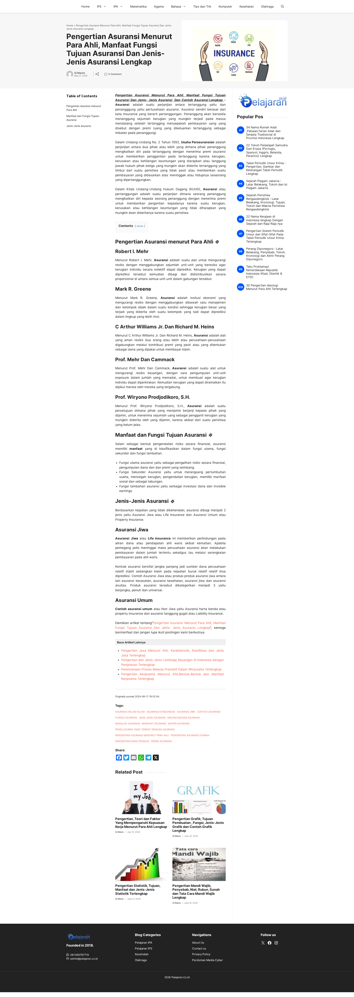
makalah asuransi (127, 723)
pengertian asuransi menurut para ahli (142, 735)
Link (106, 74)
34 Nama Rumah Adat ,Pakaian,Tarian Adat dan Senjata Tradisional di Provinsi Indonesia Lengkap (265, 133)
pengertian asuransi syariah (190, 735)
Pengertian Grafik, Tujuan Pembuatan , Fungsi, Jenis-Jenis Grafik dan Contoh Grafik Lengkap (198, 825)
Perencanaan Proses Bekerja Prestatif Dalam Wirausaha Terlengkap (171, 669)
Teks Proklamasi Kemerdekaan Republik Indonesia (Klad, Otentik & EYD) (264, 272)
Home (85, 6)
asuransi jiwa (186, 711)
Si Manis (79, 72)
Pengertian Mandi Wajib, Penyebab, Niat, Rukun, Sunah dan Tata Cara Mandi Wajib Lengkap (196, 892)
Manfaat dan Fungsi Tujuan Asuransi (82, 117)
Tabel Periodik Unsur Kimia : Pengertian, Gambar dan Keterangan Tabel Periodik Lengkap (265, 168)
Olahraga (267, 6)
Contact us (199, 948)
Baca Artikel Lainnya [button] (131, 642)
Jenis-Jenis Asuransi (78, 125)
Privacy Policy (201, 954)
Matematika (138, 6)
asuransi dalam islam (130, 711)
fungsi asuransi (126, 717)
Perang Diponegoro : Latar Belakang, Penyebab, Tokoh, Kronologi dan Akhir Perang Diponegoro (265, 254)
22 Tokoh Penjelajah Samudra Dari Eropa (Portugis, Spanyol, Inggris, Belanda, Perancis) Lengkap (267, 150)
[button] (282, 6)
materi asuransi (178, 723)
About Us (198, 942)
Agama (159, 6)
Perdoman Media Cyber (207, 960)
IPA (116, 6)
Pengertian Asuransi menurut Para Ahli (83, 107)
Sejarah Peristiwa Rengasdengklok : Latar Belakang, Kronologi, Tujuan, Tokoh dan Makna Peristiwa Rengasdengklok (265, 202)
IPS (99, 6)
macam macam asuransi (183, 717)
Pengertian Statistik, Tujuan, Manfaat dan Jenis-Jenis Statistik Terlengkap (137, 890)
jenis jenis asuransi (152, 717)
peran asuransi (161, 741)
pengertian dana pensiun (132, 741)
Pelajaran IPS (143, 948)
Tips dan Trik (202, 6)
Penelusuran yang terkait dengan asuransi (145, 729)
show (140, 226)
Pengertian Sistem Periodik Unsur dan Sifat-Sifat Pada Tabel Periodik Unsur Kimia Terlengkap (265, 236)
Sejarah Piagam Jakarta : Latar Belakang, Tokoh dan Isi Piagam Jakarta (266, 184)
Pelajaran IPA (143, 942)
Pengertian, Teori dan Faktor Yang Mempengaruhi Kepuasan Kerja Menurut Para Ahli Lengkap (141, 823)
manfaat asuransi (154, 723)
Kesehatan (247, 6)
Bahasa (176, 6)
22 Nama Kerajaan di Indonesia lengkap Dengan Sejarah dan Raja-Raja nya (264, 220)
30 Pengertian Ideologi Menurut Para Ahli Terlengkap (266, 287)
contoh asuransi (208, 711)
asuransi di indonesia (161, 711)
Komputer (225, 6)
